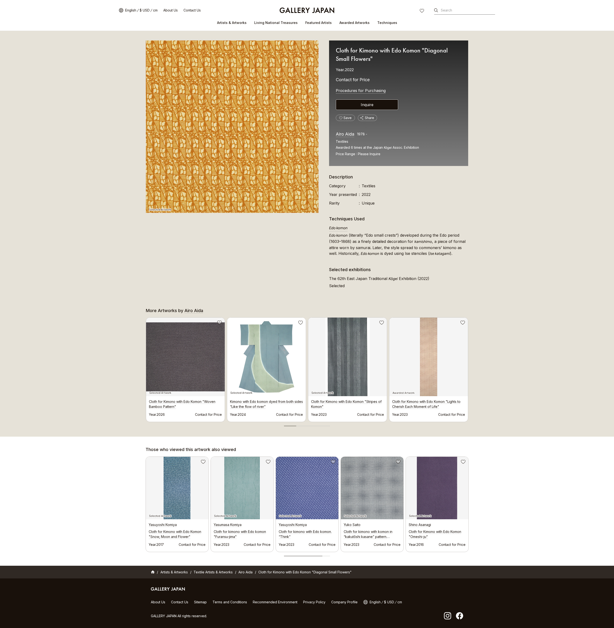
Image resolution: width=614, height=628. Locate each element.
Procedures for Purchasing (361, 90)
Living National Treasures (276, 23)
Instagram (447, 615)
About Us (170, 10)
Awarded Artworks (354, 23)
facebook (459, 615)
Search (446, 10)
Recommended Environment (275, 602)
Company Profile (344, 602)
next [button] (468, 368)
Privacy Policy (314, 602)
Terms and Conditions (230, 602)
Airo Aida (345, 134)
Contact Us (192, 10)
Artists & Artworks (232, 23)
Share (369, 118)
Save (219, 323)
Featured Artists (318, 23)
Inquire (367, 104)
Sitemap (200, 602)
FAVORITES (422, 11)
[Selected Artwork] (232, 126)
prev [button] (146, 368)
